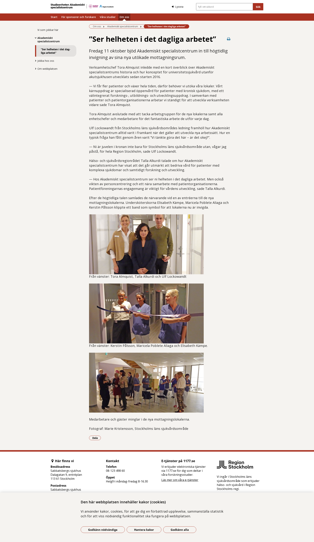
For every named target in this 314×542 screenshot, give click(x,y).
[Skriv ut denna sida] (228, 38)
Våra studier (108, 17)
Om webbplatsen (47, 68)
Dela (96, 438)
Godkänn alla (180, 529)
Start (54, 17)
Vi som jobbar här (47, 30)
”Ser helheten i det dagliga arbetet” (55, 51)
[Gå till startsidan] (82, 6)
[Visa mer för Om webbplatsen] (34, 69)
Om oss (124, 17)
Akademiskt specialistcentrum (48, 39)
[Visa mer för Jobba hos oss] (34, 61)
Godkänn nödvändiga (102, 529)
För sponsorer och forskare (78, 17)
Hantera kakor (144, 529)
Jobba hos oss (45, 60)
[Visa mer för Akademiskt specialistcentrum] (34, 38)
